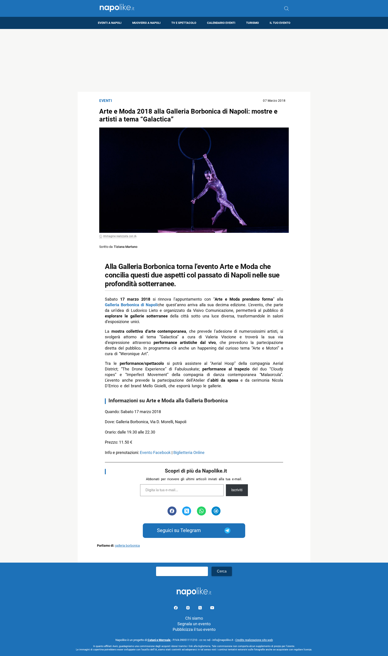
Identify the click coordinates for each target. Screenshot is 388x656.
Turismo (252, 22)
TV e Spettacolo (183, 22)
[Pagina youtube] (212, 608)
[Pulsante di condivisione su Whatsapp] (201, 510)
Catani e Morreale (159, 640)
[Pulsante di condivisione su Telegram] (216, 510)
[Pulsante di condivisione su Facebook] (172, 510)
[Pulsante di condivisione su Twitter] (186, 510)
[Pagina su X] (200, 608)
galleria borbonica (127, 546)
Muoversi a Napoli (146, 22)
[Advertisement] (194, 60)
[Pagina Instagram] (188, 608)
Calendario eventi (221, 22)
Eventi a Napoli (109, 22)
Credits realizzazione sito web (254, 640)
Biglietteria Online (189, 452)
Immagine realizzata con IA (120, 236)
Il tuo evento (280, 22)
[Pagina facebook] (176, 608)
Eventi (105, 101)
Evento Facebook (155, 452)
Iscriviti (236, 490)
